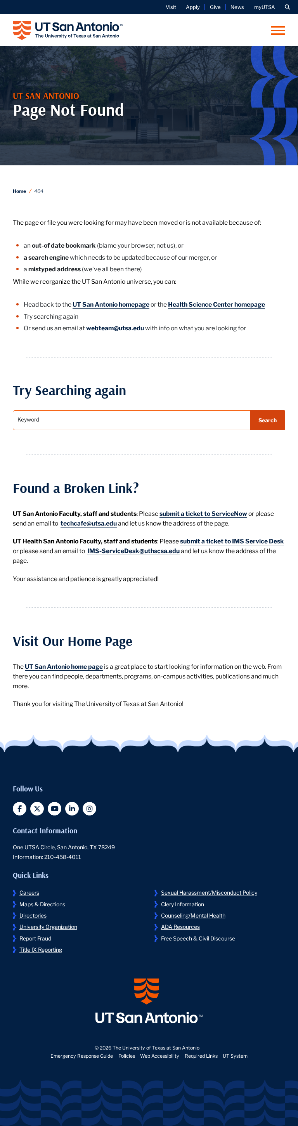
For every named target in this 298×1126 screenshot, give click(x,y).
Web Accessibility (159, 1055)
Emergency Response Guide (81, 1055)
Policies (126, 1055)
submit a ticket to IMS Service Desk (232, 540)
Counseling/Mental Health (193, 915)
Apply (193, 7)
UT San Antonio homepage (111, 303)
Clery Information (182, 904)
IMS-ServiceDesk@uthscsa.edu (133, 550)
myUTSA (264, 7)
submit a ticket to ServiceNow (203, 512)
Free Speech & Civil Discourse (198, 938)
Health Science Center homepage (216, 303)
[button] (287, 7)
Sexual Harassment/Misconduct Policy (209, 892)
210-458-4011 (62, 857)
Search (267, 420)
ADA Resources (180, 926)
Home (19, 190)
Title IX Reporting (40, 949)
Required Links (201, 1055)
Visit (171, 7)
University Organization (48, 926)
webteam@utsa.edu (115, 327)
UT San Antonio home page (64, 665)
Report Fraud (35, 938)
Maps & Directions (42, 904)
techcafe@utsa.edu (89, 522)
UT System (235, 1055)
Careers (29, 892)
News (237, 7)
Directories (33, 915)
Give (215, 7)
